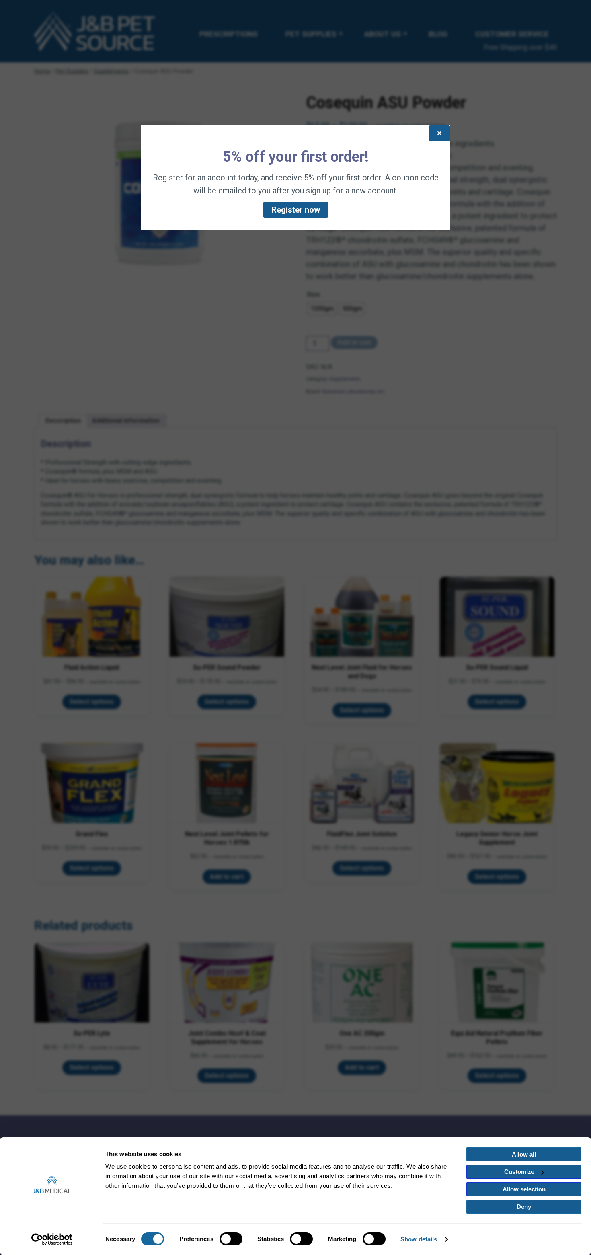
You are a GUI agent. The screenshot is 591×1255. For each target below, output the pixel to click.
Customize (519, 1171)
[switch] (231, 1238)
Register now (295, 210)
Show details (418, 1239)
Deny (524, 1206)
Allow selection (524, 1189)
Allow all (524, 1154)
